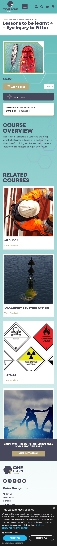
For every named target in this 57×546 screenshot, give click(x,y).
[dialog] (28, 525)
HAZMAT (10, 375)
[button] (25, 6)
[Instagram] (10, 481)
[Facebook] (5, 481)
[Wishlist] (53, 6)
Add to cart (18, 87)
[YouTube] (24, 481)
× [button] (54, 508)
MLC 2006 (11, 240)
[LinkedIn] (14, 481)
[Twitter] (19, 481)
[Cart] (47, 6)
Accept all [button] (15, 538)
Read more (40, 525)
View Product (11, 246)
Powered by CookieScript (12, 543)
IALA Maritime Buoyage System (26, 308)
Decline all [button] (41, 538)
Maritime (5, 19)
